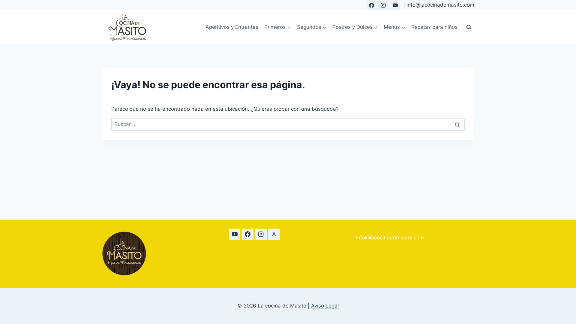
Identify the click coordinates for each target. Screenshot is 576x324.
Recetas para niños (434, 27)
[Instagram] (383, 5)
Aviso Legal (325, 306)
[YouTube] (395, 5)
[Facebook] (372, 5)
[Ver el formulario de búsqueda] (469, 27)
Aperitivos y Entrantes (232, 27)
